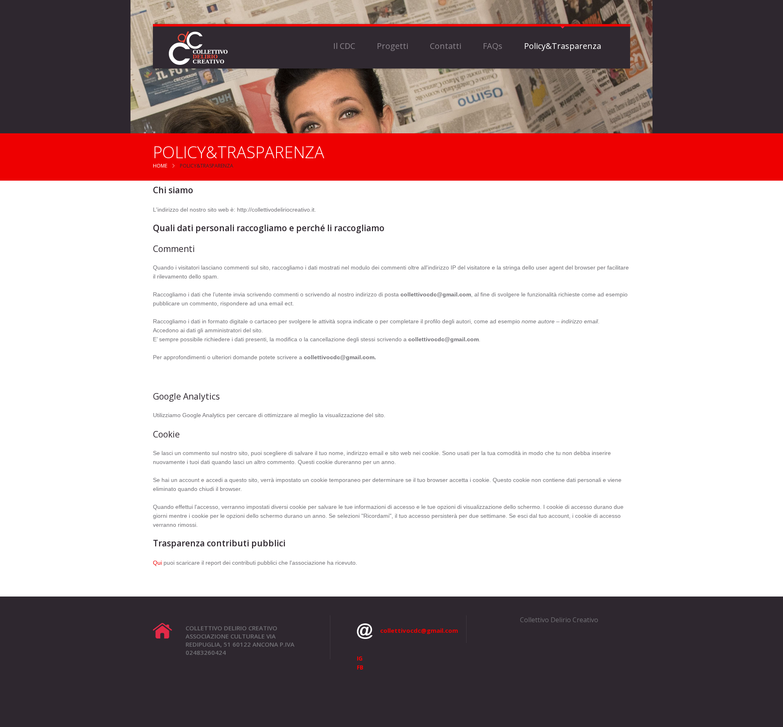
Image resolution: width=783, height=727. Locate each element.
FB (360, 667)
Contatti (445, 46)
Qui (157, 562)
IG (360, 658)
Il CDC (344, 46)
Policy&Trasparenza (562, 46)
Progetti (392, 46)
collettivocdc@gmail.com (419, 630)
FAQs (492, 46)
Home (160, 165)
